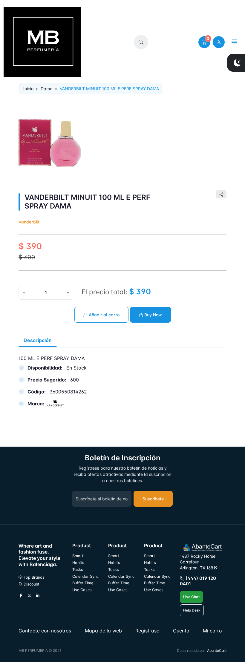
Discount (30, 584)
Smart (77, 556)
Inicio (28, 88)
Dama (47, 88)
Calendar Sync (85, 576)
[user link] (219, 42)
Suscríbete (153, 498)
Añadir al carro (104, 314)
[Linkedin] (37, 596)
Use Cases (82, 590)
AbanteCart (216, 650)
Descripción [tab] (38, 340)
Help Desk (191, 610)
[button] (141, 42)
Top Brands (33, 577)
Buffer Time (82, 583)
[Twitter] (29, 596)
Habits (78, 562)
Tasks (77, 569)
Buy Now (152, 314)
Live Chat (191, 596)
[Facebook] (21, 596)
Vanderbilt (29, 221)
